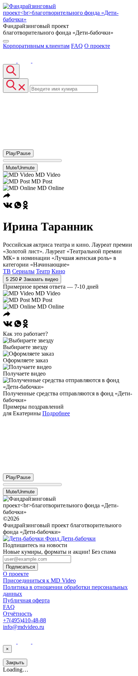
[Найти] (11, 71)
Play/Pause (18, 153)
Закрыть (15, 662)
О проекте (97, 46)
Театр (43, 271)
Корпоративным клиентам (36, 46)
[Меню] (6, 41)
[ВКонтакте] (10, 60)
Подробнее (56, 413)
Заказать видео (32, 279)
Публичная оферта (26, 600)
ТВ (7, 271)
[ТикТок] (39, 60)
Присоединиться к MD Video (39, 580)
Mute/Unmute (20, 167)
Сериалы (23, 271)
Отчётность (17, 613)
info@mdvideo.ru (23, 627)
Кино (58, 271)
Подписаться (20, 567)
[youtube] (25, 60)
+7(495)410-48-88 (24, 620)
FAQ (77, 46)
